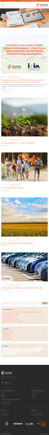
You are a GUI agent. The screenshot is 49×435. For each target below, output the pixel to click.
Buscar (44, 303)
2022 (41, 348)
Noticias (12, 23)
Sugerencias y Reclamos (5, 403)
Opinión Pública (6, 333)
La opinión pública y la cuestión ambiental (18, 143)
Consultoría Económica (7, 338)
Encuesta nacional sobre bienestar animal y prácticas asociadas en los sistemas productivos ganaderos (22, 81)
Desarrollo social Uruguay (12, 348)
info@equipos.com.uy (25, 0)
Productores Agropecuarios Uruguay (33, 351)
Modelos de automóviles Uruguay (9, 353)
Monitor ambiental (30, 348)
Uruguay (36, 348)
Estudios (33, 397)
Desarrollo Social (6, 336)
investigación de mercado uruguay (19, 351)
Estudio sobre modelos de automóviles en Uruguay (21, 288)
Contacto (3, 397)
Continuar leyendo (5, 90)
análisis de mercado (7, 351)
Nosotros (2, 393)
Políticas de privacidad (44, 433)
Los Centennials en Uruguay (12, 188)
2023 (4, 348)
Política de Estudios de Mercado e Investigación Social (11, 399)
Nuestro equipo (4, 395)
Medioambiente (21, 348)
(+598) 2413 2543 (35, 0)
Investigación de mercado (15, 77)
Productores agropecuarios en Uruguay (17, 243)
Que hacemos (34, 393)
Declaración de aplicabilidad (6, 401)
